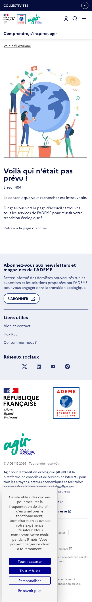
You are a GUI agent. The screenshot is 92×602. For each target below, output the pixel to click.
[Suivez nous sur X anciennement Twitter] (24, 366)
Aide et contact (17, 325)
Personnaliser (30, 580)
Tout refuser (29, 570)
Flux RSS (10, 333)
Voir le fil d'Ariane (17, 45)
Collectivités (16, 7)
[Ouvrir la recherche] (75, 18)
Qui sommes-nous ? (20, 342)
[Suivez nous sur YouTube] (53, 367)
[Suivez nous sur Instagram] (67, 366)
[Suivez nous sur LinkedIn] (39, 367)
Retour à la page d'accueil (26, 227)
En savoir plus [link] (29, 590)
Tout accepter (30, 561)
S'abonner (18, 300)
